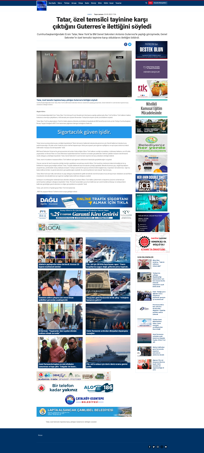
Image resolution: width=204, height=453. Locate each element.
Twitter (153, 446)
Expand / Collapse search (146, 2)
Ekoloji (93, 3)
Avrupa (74, 3)
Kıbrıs (60, 3)
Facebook (149, 446)
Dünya (81, 3)
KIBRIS (89, 14)
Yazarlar (119, 3)
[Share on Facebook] (125, 44)
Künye (40, 435)
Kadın (87, 3)
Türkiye (66, 3)
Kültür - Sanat (108, 3)
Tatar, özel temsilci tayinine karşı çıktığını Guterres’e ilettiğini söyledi (67, 100)
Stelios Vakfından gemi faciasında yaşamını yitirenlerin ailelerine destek (158, 351)
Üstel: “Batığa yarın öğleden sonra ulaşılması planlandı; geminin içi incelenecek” (159, 295)
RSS (161, 446)
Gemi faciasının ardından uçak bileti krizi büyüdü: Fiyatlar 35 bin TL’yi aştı (159, 338)
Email (165, 446)
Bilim (100, 3)
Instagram (157, 446)
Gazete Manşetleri (160, 3)
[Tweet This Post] (129, 44)
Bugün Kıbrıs (42, 6)
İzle (150, 3)
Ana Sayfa (52, 3)
